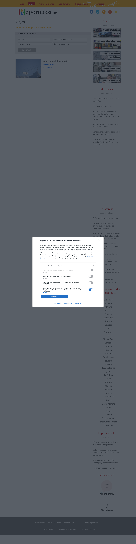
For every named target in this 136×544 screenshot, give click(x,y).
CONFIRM (54, 296)
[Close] (100, 241)
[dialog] (68, 272)
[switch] (91, 270)
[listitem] (68, 266)
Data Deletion (58, 303)
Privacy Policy (78, 303)
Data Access (68, 303)
